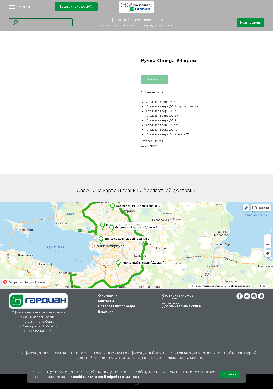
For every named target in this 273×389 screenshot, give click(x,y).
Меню (24, 7)
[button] (250, 22)
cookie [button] (78, 377)
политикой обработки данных (113, 377)
